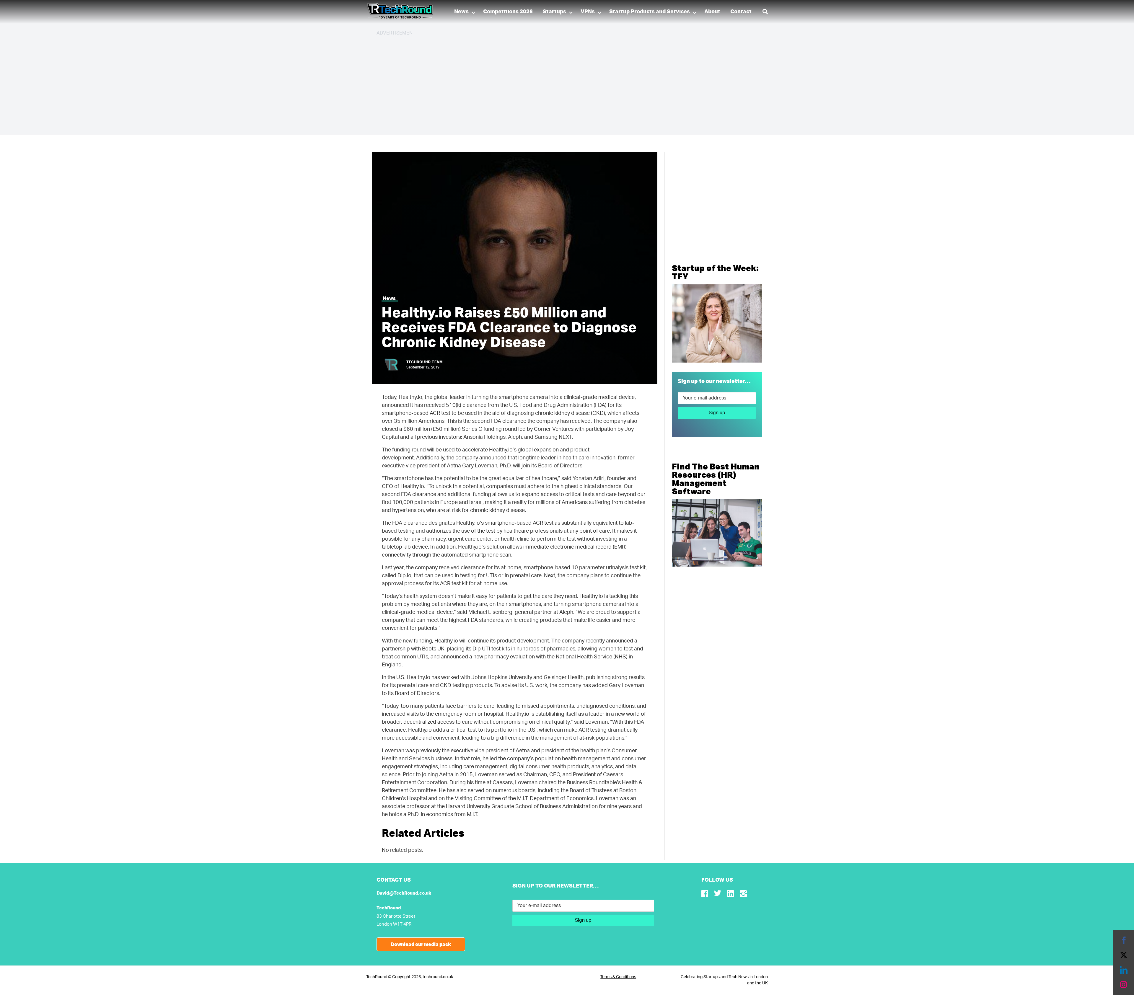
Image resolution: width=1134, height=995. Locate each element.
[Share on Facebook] (1123, 940)
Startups (554, 11)
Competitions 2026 (508, 11)
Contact (741, 11)
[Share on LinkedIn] (1123, 969)
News (461, 11)
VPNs (588, 11)
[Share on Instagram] (1123, 984)
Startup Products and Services (649, 11)
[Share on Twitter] (1123, 955)
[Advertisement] (554, 82)
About (712, 11)
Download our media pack (421, 944)
